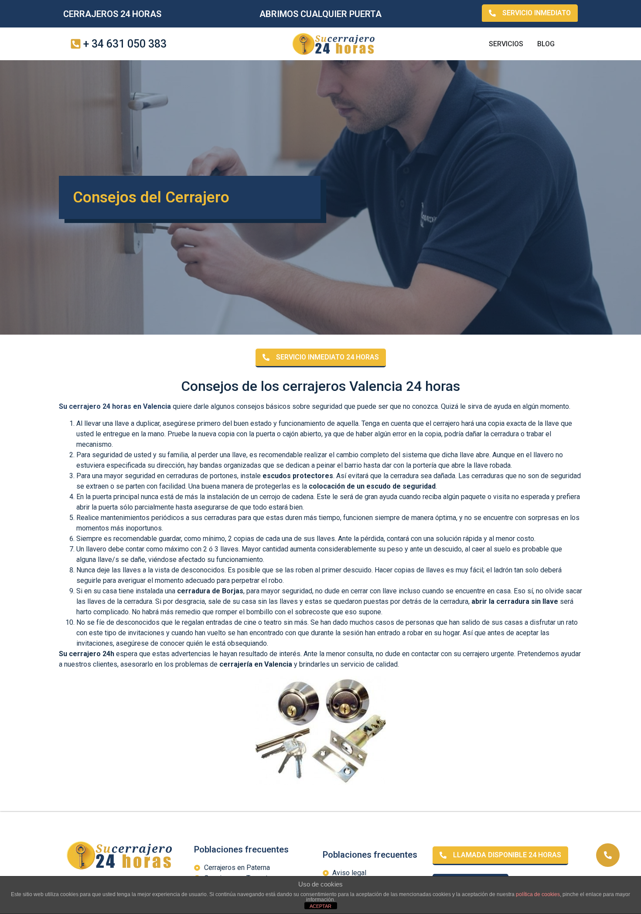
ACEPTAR (320, 906)
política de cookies (538, 894)
